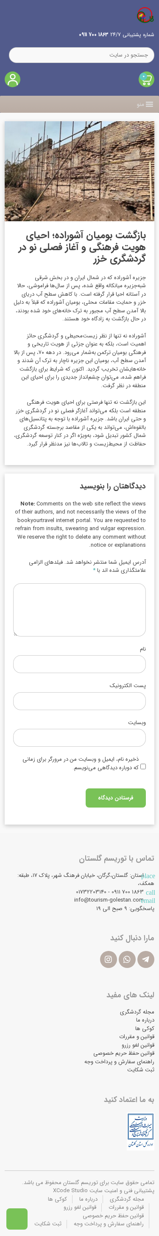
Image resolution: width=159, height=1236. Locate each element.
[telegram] (145, 959)
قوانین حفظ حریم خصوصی (123, 1053)
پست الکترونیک (128, 686)
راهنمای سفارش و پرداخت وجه (119, 1061)
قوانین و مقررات (136, 1036)
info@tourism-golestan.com (109, 900)
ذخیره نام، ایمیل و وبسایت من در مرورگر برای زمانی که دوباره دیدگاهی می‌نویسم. (80, 763)
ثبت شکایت (140, 1069)
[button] (140, 104)
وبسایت (137, 723)
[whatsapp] (127, 959)
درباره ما (145, 1020)
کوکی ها (144, 1028)
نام (143, 649)
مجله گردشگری (137, 1012)
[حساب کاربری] (12, 79)
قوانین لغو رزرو (138, 1045)
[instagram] (108, 959)
